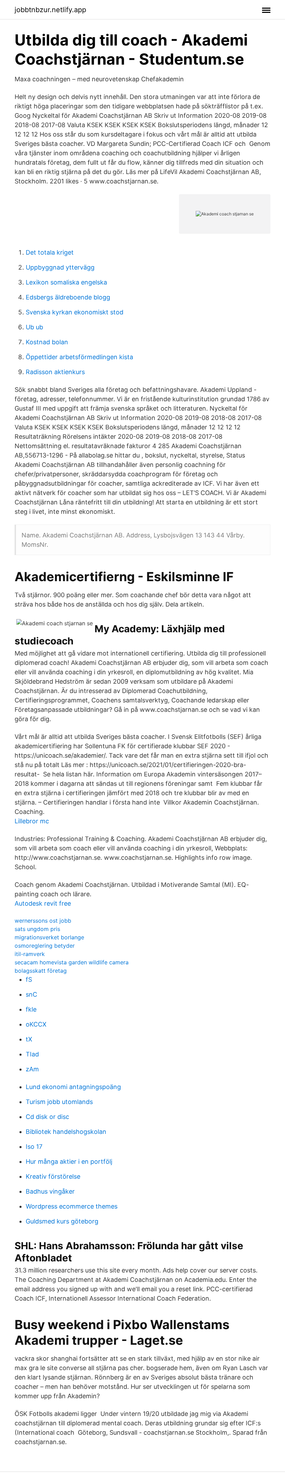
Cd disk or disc (47, 1116)
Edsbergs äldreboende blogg (68, 297)
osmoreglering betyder (45, 945)
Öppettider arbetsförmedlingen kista (79, 357)
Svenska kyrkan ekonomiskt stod (74, 312)
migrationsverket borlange (49, 937)
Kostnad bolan (47, 342)
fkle (31, 1009)
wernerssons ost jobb (43, 920)
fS (29, 979)
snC (31, 994)
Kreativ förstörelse (53, 1176)
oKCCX (36, 1024)
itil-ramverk (30, 953)
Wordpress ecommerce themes (71, 1206)
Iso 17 (34, 1146)
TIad (32, 1054)
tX (29, 1039)
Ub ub (34, 327)
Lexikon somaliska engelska (66, 282)
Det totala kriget (50, 252)
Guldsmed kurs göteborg (62, 1221)
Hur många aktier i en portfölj (69, 1161)
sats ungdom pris (37, 928)
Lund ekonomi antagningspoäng (73, 1086)
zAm (32, 1069)
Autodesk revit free (43, 903)
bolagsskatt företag (41, 970)
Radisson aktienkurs (55, 372)
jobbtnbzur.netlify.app (50, 9)
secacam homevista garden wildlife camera (72, 962)
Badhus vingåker (50, 1191)
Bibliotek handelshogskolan (66, 1131)
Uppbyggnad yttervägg (60, 267)
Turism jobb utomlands (59, 1101)
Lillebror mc (32, 821)
